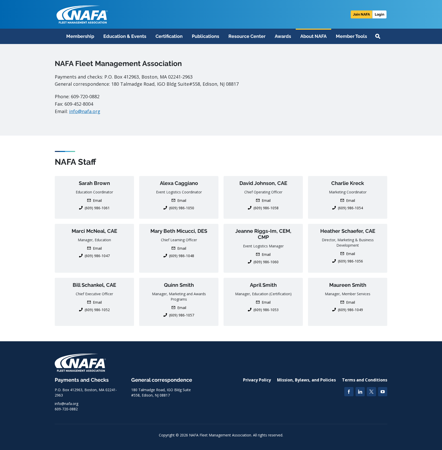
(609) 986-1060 (266, 261)
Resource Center (247, 36)
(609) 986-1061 (97, 207)
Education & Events (124, 36)
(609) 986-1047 (97, 255)
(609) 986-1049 (350, 309)
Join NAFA (361, 14)
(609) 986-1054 (350, 207)
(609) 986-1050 (181, 207)
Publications (205, 36)
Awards (283, 36)
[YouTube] (382, 391)
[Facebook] (348, 391)
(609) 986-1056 (350, 261)
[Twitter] (371, 391)
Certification (169, 36)
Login (379, 14)
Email (97, 200)
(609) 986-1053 (266, 309)
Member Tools (351, 36)
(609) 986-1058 (266, 207)
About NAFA (313, 36)
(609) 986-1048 (181, 255)
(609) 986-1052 (97, 309)
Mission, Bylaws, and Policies (306, 380)
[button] (378, 36)
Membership (80, 36)
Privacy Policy (257, 380)
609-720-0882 (66, 409)
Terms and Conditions (364, 380)
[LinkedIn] (360, 391)
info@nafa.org (84, 111)
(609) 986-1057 (181, 315)
